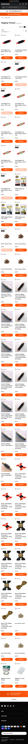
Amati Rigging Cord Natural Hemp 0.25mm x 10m (7, 133)
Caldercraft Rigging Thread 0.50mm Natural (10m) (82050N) (6, 356)
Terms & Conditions (4, 739)
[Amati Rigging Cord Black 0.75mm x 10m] (7, 69)
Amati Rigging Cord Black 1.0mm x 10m (21, 77)
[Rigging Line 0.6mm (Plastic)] (7, 671)
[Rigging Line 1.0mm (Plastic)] (21, 671)
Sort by (2, 29)
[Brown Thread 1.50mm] (21, 261)
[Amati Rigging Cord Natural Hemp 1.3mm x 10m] (7, 181)
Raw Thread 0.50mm (6, 653)
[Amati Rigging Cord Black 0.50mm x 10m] (21, 42)
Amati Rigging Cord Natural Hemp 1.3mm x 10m (6, 190)
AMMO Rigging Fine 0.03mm (19, 189)
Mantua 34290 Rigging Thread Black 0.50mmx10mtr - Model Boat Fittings (6, 506)
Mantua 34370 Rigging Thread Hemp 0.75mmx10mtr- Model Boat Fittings (20, 566)
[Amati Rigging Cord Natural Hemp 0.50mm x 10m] (21, 124)
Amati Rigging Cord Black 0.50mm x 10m (21, 50)
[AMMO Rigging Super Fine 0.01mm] (21, 209)
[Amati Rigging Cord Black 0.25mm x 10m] (7, 42)
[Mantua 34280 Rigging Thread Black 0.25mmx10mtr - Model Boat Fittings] (21, 466)
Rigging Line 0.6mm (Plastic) (5, 679)
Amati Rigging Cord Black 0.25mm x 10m (6, 50)
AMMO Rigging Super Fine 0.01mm (20, 217)
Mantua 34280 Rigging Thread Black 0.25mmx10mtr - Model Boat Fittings (20, 476)
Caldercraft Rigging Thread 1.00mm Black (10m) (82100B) (20, 386)
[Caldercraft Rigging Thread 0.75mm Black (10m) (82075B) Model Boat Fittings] (21, 346)
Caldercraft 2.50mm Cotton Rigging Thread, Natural (6, 296)
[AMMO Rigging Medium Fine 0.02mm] (7, 209)
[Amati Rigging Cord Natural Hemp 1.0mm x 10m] (21, 153)
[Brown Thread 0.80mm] (7, 261)
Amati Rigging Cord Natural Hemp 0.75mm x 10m (7, 162)
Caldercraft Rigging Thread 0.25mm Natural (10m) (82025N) (6, 326)
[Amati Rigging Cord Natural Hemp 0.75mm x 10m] (7, 153)
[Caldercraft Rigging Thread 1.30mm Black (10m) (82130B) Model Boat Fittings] (21, 406)
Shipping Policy (4, 740)
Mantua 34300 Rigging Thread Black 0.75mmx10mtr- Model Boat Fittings (20, 506)
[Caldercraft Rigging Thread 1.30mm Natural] (7, 436)
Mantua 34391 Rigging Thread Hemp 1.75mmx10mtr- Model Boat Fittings (6, 626)
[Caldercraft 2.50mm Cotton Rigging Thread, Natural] (7, 287)
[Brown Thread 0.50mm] (21, 236)
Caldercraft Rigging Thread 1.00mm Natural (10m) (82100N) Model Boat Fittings (6, 416)
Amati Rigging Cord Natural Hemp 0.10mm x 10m (21, 105)
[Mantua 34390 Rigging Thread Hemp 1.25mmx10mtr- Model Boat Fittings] (21, 586)
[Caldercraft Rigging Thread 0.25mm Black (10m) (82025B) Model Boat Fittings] (21, 287)
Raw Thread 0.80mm (20, 653)
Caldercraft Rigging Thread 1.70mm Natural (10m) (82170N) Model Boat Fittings (20, 446)
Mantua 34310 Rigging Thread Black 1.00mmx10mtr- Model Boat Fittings (6, 536)
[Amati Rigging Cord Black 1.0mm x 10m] (21, 69)
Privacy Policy (11, 739)
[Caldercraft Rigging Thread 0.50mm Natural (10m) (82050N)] (7, 346)
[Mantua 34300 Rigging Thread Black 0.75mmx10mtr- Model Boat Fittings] (21, 496)
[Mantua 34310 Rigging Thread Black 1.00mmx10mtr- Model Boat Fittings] (7, 526)
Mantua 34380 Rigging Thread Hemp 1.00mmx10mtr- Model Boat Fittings (6, 596)
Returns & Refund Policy (20, 739)
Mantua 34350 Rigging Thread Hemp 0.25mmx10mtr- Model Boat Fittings (20, 536)
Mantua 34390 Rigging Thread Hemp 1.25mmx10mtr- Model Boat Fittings (20, 596)
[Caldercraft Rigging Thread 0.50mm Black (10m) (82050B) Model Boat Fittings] (21, 317)
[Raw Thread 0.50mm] (7, 645)
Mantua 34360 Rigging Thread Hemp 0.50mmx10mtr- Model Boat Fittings (6, 566)
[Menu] (25, 4)
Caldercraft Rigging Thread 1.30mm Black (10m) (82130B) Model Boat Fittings (20, 416)
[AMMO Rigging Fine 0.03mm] (21, 181)
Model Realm (6, 737)
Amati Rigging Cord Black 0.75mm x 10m (6, 77)
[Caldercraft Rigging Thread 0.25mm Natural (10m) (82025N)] (7, 316)
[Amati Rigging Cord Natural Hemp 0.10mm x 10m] (21, 96)
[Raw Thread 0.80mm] (21, 645)
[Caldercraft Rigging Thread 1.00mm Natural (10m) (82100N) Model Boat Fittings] (7, 406)
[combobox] (14, 7)
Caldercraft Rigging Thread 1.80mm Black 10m (6, 475)
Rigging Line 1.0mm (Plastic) (19, 679)
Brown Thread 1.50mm (20, 269)
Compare (21, 26)
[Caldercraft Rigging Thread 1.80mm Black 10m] (7, 466)
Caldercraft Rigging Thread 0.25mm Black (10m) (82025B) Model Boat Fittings (20, 297)
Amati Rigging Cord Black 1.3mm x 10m (5, 104)
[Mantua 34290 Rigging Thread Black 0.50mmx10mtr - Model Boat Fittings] (7, 496)
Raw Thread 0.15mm (20, 623)
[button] (23, 4)
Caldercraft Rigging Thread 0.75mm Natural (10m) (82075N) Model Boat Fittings (6, 386)
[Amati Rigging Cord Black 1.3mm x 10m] (7, 96)
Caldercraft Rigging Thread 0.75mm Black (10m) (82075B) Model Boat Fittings (20, 357)
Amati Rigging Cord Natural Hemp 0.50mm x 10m (21, 133)
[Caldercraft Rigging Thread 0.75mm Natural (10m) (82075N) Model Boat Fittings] (7, 376)
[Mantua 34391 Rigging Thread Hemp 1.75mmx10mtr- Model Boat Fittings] (7, 616)
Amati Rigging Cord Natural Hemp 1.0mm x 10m (20, 162)
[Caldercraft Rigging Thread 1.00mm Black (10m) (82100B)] (21, 376)
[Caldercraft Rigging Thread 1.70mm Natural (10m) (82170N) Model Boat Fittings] (21, 436)
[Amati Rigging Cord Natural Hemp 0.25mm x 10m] (7, 124)
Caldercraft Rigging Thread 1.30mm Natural (6, 444)
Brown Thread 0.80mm (6, 269)
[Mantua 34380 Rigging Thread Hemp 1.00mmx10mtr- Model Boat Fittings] (7, 586)
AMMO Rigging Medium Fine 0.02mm (6, 217)
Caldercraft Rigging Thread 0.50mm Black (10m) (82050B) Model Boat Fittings (20, 327)
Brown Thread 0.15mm (6, 243)
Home (2, 17)
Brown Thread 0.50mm (20, 244)
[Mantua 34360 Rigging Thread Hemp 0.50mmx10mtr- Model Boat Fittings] (7, 556)
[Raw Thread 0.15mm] (21, 616)
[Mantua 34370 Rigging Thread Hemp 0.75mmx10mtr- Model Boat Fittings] (21, 556)
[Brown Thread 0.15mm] (7, 236)
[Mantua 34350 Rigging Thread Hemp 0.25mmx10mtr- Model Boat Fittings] (21, 526)
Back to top (14, 699)
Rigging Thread (7, 17)
